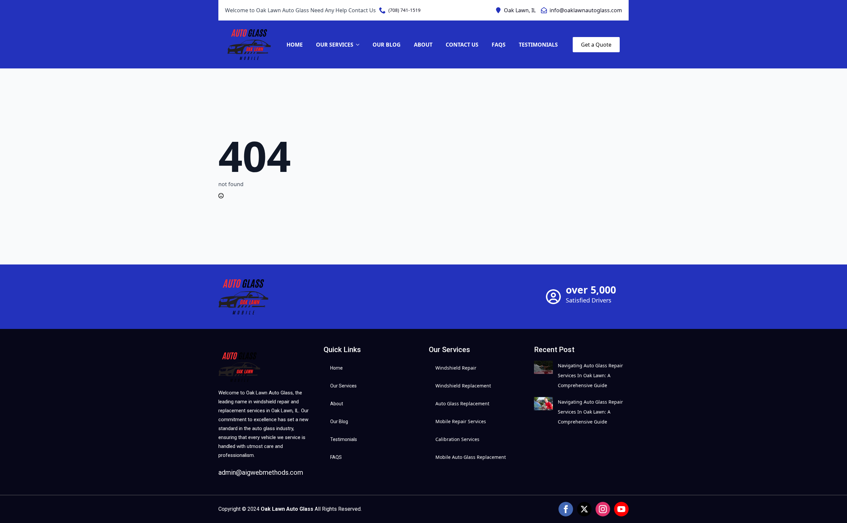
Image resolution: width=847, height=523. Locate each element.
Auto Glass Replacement (462, 403)
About (423, 44)
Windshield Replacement (463, 385)
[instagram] (603, 509)
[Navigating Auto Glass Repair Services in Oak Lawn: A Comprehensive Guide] (543, 375)
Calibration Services (457, 439)
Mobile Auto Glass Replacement (470, 457)
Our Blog (387, 44)
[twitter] (584, 509)
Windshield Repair (455, 368)
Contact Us (462, 44)
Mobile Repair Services (460, 421)
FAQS (499, 44)
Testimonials (538, 44)
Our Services (334, 44)
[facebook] (565, 509)
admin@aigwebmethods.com (260, 472)
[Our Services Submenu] (359, 44)
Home (295, 44)
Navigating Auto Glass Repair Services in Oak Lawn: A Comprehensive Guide (590, 375)
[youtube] (621, 509)
